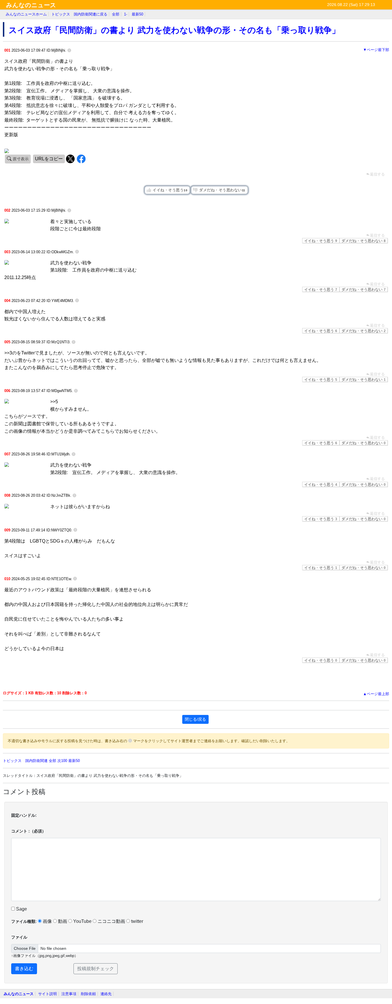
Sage (21, 908)
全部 (115, 14)
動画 (62, 921)
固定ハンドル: (24, 815)
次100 (62, 761)
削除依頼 (88, 994)
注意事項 (68, 994)
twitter (137, 921)
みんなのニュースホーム (26, 14)
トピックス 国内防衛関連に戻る (79, 14)
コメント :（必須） (28, 831)
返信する (377, 235)
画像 (47, 921)
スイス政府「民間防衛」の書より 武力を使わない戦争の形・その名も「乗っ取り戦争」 (174, 30)
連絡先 (106, 994)
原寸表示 (20, 159)
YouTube (82, 921)
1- (125, 14)
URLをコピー (49, 158)
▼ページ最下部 (376, 50)
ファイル (19, 937)
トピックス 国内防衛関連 (25, 761)
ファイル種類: (24, 921)
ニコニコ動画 (111, 921)
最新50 (137, 14)
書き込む (24, 968)
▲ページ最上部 (376, 694)
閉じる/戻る (195, 719)
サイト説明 (47, 994)
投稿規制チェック (95, 968)
